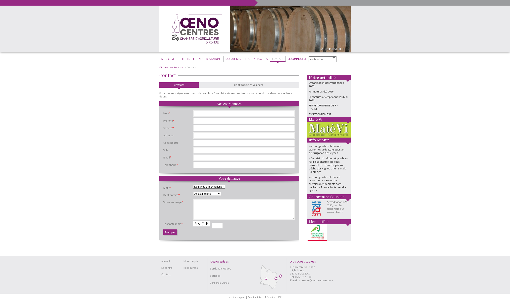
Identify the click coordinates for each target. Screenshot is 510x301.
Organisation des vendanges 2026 (326, 84)
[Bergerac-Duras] (280, 276)
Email (167, 157)
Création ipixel (256, 297)
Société (168, 128)
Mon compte (169, 59)
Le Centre (188, 59)
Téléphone (170, 165)
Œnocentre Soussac (171, 67)
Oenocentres (219, 261)
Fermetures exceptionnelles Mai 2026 (328, 98)
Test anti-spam (173, 224)
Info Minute (319, 140)
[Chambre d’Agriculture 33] (317, 232)
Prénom (168, 120)
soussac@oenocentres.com (316, 280)
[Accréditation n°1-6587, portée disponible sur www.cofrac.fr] (318, 209)
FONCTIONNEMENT (320, 114)
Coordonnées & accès (249, 85)
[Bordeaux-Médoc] (266, 279)
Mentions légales (238, 297)
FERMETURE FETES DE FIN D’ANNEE (323, 107)
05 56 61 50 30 (303, 277)
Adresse (168, 135)
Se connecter (297, 59)
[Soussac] (276, 279)
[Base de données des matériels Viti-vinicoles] (329, 130)
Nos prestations (210, 59)
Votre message (173, 202)
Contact (277, 59)
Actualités (261, 59)
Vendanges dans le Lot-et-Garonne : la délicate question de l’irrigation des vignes (327, 149)
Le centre (167, 268)
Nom (166, 113)
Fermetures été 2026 (321, 91)
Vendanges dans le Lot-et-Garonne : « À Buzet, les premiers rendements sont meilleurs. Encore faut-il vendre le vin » (327, 183)
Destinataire (171, 195)
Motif (167, 188)
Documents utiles (238, 59)
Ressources (190, 268)
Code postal (170, 143)
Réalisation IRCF (273, 297)
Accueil (165, 261)
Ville (165, 150)
